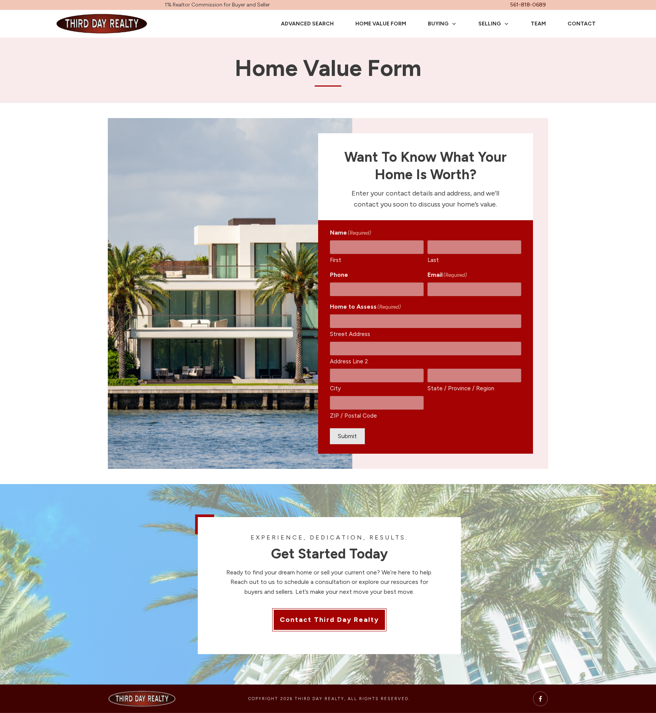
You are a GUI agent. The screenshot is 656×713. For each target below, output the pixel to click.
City (335, 388)
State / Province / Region (460, 388)
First (335, 260)
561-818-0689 (528, 5)
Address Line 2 (349, 361)
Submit (347, 436)
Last (433, 260)
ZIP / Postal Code (353, 415)
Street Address (350, 334)
